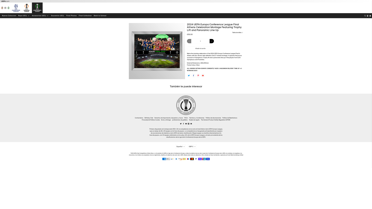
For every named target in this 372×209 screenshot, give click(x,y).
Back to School (100, 16)
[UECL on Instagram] (188, 124)
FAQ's (186, 118)
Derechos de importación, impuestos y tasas (168, 118)
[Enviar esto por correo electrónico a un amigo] (203, 75)
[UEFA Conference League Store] (37, 8)
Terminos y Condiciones (196, 118)
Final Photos (71, 16)
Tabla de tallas (237, 32)
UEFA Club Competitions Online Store (144, 153)
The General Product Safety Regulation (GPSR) (215, 120)
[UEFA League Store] (5, 8)
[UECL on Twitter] (181, 124)
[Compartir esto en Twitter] (189, 75)
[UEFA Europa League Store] (26, 8)
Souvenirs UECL (57, 16)
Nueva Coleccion (9, 16)
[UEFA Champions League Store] (16, 8)
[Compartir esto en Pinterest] (198, 75)
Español (179, 147)
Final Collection (85, 16)
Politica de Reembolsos (229, 118)
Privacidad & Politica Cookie (151, 120)
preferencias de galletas (180, 120)
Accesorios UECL (39, 16)
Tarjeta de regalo (194, 120)
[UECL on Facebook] (183, 124)
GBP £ (191, 147)
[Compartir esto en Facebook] (193, 75)
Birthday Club (149, 118)
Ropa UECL (22, 16)
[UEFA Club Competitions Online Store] (186, 105)
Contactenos (139, 118)
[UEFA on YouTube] (186, 124)
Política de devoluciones (213, 118)
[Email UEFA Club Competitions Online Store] (191, 124)
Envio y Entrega (166, 120)
